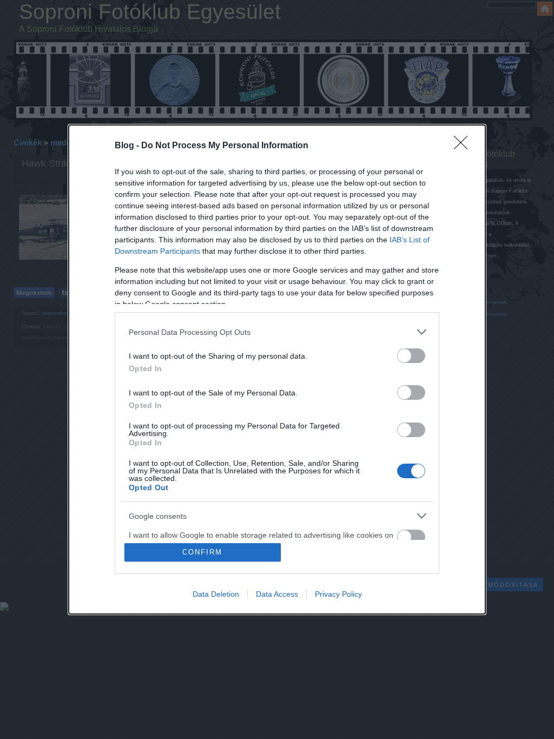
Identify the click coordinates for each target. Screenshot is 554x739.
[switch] (411, 355)
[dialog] (277, 369)
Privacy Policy (338, 594)
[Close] (464, 146)
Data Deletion (216, 594)
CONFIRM (202, 552)
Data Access (277, 594)
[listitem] (277, 332)
